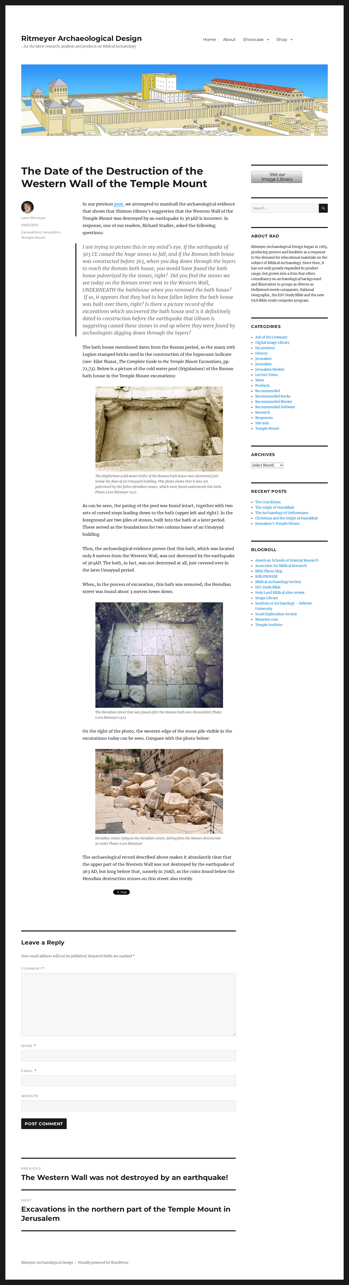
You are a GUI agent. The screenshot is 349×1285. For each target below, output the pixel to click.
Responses (264, 418)
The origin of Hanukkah (274, 507)
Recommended (267, 391)
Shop (281, 39)
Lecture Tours (266, 375)
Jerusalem (51, 232)
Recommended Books (273, 396)
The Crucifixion (268, 502)
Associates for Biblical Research (281, 566)
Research (262, 412)
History (261, 353)
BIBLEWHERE (266, 576)
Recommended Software (275, 407)
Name (28, 1046)
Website (30, 1096)
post (118, 204)
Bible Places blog (268, 571)
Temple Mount (33, 237)
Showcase (253, 39)
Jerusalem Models (269, 369)
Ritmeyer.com (266, 619)
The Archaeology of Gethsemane (281, 513)
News (259, 380)
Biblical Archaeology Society (278, 582)
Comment (32, 968)
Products (262, 385)
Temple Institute (268, 625)
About (229, 39)
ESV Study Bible (268, 587)
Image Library (314, 44)
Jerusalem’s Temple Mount (277, 523)
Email (29, 1071)
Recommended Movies (273, 402)
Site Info (262, 423)
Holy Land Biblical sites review (280, 592)
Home (209, 39)
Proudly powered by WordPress (103, 1262)
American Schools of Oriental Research (287, 560)
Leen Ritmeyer (33, 218)
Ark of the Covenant (271, 337)
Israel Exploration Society (276, 614)
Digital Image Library (272, 342)
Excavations (31, 232)
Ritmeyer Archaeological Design (81, 38)
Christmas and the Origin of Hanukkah (286, 518)
